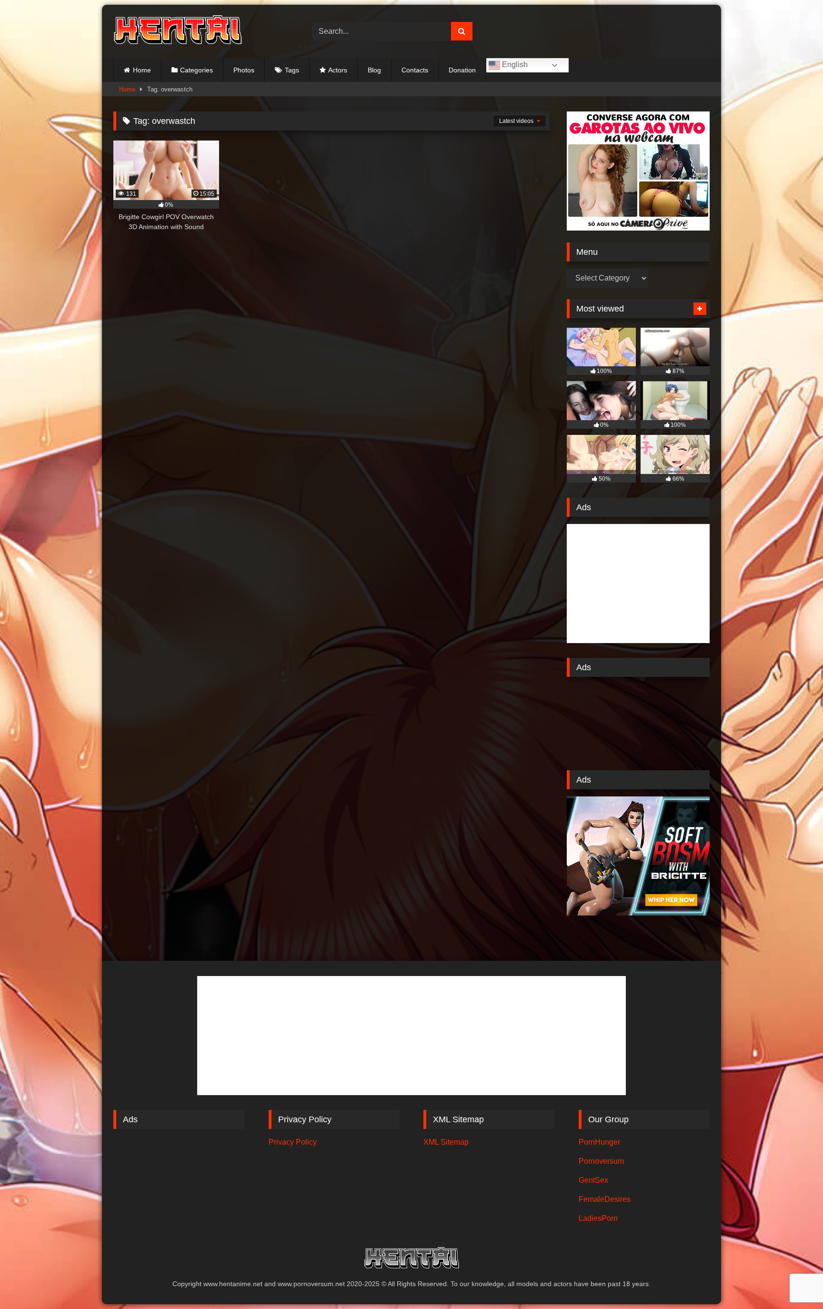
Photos (243, 70)
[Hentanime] (177, 31)
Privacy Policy (293, 1142)
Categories (196, 70)
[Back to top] (793, 1280)
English (514, 64)
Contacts (414, 70)
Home (142, 70)
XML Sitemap (446, 1142)
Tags (292, 70)
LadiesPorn (598, 1218)
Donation (462, 70)
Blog (374, 70)
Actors (337, 70)
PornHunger (599, 1142)
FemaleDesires (605, 1199)
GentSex (593, 1180)
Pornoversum (601, 1161)
